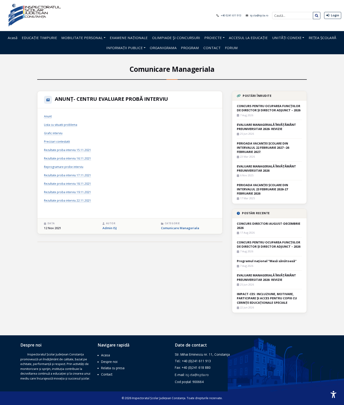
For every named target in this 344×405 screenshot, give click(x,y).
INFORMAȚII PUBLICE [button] (124, 47)
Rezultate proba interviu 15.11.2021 (67, 150)
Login (334, 15)
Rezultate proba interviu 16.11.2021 (67, 158)
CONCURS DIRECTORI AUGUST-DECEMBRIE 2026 (268, 225)
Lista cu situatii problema (60, 125)
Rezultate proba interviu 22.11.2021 (67, 200)
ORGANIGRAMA (163, 47)
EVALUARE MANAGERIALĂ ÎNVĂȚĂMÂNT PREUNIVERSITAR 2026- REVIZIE (266, 127)
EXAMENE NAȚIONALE (129, 37)
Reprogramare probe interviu (63, 167)
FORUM (231, 47)
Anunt (48, 116)
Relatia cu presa (112, 368)
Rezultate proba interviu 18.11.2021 (67, 184)
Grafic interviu (53, 133)
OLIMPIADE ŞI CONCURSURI (176, 37)
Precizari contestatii (57, 142)
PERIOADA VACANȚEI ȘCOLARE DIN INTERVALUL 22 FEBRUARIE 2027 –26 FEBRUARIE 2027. (263, 147)
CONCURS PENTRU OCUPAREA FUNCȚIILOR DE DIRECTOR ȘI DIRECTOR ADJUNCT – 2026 (268, 108)
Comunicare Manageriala (180, 228)
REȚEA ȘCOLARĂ (322, 37)
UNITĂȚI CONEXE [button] (287, 37)
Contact (106, 374)
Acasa (105, 355)
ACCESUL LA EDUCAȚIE (248, 37)
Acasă (12, 37)
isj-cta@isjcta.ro (259, 15)
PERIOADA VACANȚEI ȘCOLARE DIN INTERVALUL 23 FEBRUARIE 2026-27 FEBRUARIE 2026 (262, 189)
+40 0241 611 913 (231, 15)
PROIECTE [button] (213, 37)
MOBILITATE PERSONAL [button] (82, 37)
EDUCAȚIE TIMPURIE (39, 37)
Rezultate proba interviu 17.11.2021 (67, 175)
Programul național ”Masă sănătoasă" (266, 261)
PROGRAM (190, 47)
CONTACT (212, 47)
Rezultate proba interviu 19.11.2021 (67, 192)
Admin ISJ (109, 228)
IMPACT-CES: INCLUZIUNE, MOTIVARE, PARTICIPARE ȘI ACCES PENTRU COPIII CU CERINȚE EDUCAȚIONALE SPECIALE (267, 298)
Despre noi (109, 361)
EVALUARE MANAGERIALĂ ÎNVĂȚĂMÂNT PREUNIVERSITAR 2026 (266, 168)
